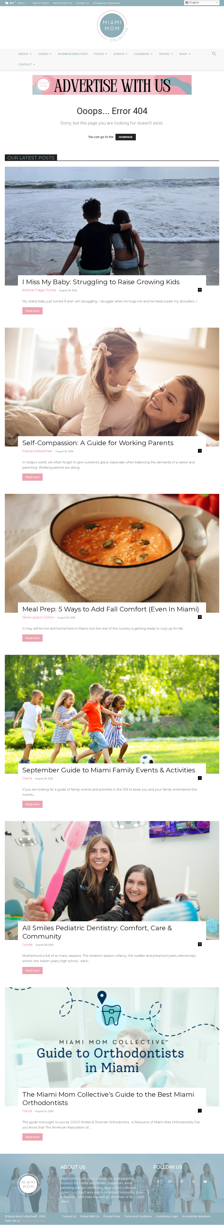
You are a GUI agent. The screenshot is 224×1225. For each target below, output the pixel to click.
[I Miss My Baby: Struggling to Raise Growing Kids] (112, 226)
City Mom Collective (32, 1221)
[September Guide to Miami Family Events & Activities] (112, 714)
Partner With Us (62, 3)
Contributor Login (167, 1216)
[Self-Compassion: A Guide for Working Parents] (112, 387)
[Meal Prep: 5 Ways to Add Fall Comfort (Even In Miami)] (112, 553)
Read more (32, 310)
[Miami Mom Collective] (112, 27)
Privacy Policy (111, 1216)
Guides (43, 53)
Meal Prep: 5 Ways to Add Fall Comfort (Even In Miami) (110, 609)
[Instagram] (169, 1181)
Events (119, 53)
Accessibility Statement (106, 3)
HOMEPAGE (126, 137)
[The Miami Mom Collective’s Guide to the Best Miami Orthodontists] (112, 1046)
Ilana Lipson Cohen (38, 617)
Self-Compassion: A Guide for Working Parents (97, 443)
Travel (164, 53)
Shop (183, 53)
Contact (25, 64)
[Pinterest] (181, 1181)
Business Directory (73, 53)
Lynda (27, 944)
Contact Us (82, 3)
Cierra (27, 778)
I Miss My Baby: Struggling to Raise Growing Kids (101, 282)
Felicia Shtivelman (37, 451)
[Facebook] (158, 1181)
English (194, 2)
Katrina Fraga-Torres (39, 290)
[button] (214, 54)
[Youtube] (205, 1181)
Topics (99, 53)
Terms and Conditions (138, 1216)
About (23, 53)
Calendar (141, 53)
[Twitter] (193, 1181)
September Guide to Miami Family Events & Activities (108, 770)
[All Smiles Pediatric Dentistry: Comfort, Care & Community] (112, 880)
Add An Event (40, 3)
